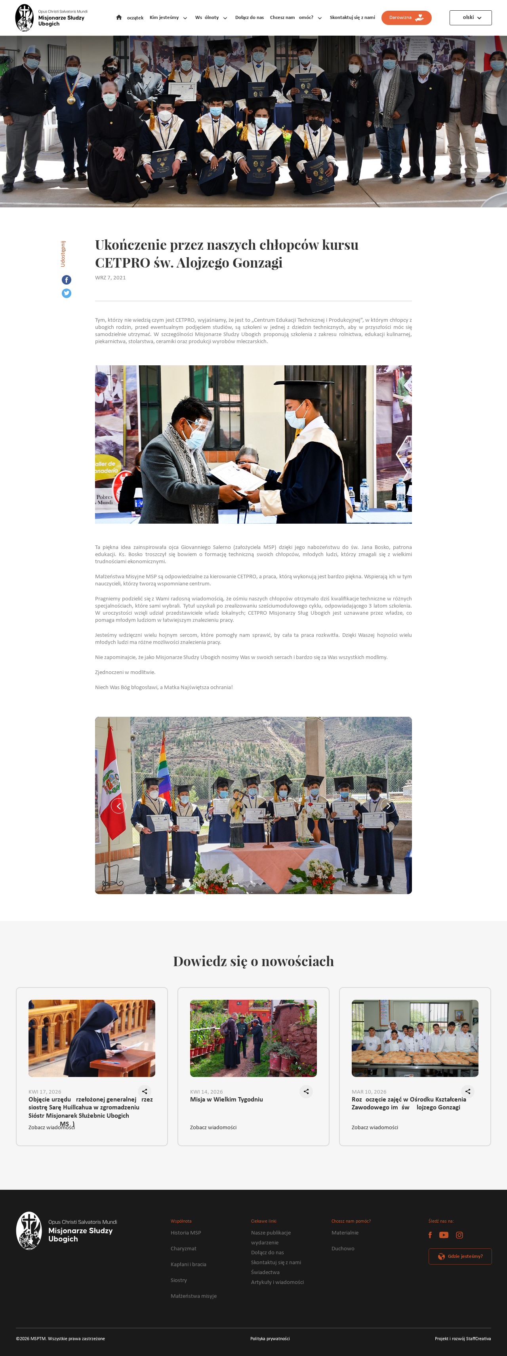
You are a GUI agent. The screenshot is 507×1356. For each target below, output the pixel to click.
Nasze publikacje (271, 1233)
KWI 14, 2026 (206, 1092)
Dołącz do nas (249, 17)
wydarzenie (264, 1243)
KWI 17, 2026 (45, 1092)
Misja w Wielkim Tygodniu (226, 1099)
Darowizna (402, 17)
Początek (133, 18)
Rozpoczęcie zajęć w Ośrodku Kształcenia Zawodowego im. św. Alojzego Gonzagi (409, 1103)
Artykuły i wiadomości (277, 1283)
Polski (467, 18)
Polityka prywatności (270, 1339)
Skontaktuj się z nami (352, 17)
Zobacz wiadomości (52, 1128)
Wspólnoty (207, 17)
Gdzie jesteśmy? (465, 1256)
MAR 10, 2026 (369, 1092)
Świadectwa (265, 1273)
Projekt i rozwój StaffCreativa (463, 1339)
